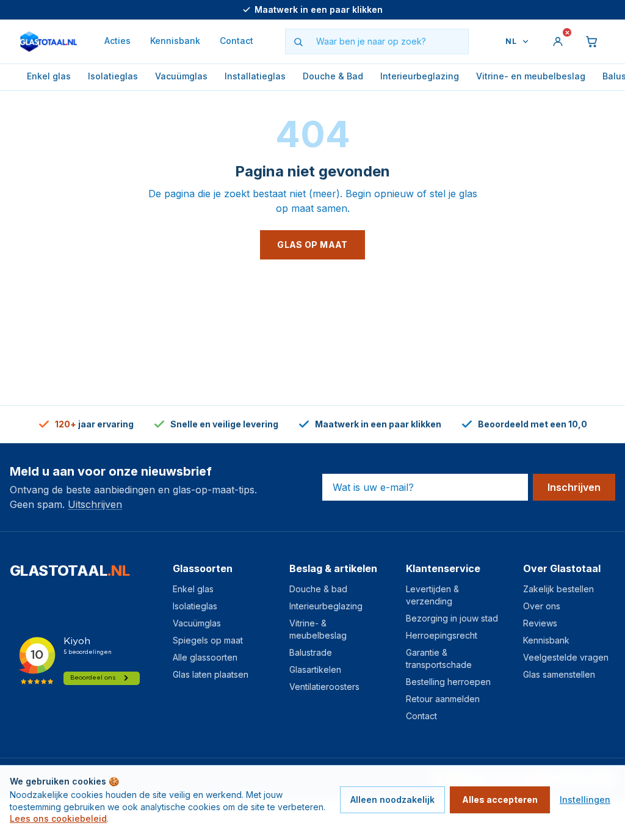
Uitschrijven (95, 504)
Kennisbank (175, 40)
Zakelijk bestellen (558, 589)
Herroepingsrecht (441, 635)
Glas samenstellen (559, 674)
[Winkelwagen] (592, 41)
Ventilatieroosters (324, 686)
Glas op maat (312, 244)
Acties (117, 40)
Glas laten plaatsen (210, 674)
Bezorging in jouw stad (452, 618)
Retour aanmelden (443, 699)
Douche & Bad (333, 76)
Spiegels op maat (208, 640)
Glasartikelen (315, 669)
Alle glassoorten (205, 657)
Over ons (541, 606)
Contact (236, 40)
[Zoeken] (298, 41)
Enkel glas (49, 76)
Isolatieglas (113, 76)
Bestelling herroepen (448, 681)
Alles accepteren (500, 799)
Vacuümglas (181, 76)
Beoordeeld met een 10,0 (319, 9)
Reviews (540, 623)
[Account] (557, 41)
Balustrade (310, 652)
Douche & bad (318, 589)
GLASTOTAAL (69, 570)
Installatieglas (255, 76)
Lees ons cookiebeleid (58, 818)
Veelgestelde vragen (566, 657)
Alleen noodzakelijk (392, 799)
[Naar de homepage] (49, 42)
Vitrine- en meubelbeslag (530, 76)
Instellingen (585, 799)
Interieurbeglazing (419, 76)
